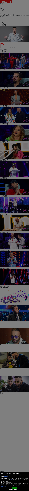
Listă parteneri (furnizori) (3, 486)
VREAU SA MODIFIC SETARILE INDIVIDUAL (14, 489)
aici (11, 479)
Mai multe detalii (6, 476)
